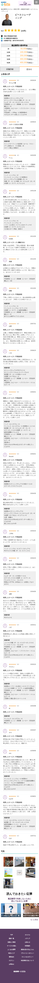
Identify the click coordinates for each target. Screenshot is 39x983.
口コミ (29, 69)
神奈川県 (16, 9)
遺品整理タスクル (6, 9)
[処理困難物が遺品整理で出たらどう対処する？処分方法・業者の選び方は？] (11, 910)
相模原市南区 (25, 9)
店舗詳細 (9, 69)
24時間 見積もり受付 (25, 4)
